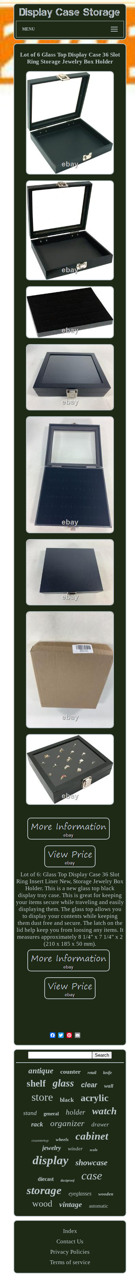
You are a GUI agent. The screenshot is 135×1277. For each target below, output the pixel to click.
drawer (100, 1124)
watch (104, 1110)
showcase (91, 1162)
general (51, 1113)
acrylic (94, 1097)
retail (92, 1072)
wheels (62, 1139)
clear (89, 1085)
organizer (67, 1123)
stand (30, 1112)
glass (63, 1083)
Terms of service (70, 1262)
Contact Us (69, 1241)
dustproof (67, 1180)
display (51, 1160)
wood (42, 1204)
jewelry (51, 1147)
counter (70, 1071)
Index (70, 1231)
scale (94, 1150)
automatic (98, 1206)
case (91, 1175)
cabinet (91, 1136)
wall (108, 1086)
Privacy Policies (70, 1252)
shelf (36, 1083)
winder (75, 1148)
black (67, 1100)
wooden (105, 1194)
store (42, 1097)
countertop (40, 1140)
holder (75, 1112)
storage (44, 1190)
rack (37, 1124)
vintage (70, 1204)
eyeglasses (80, 1194)
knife (107, 1072)
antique (40, 1070)
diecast (46, 1179)
